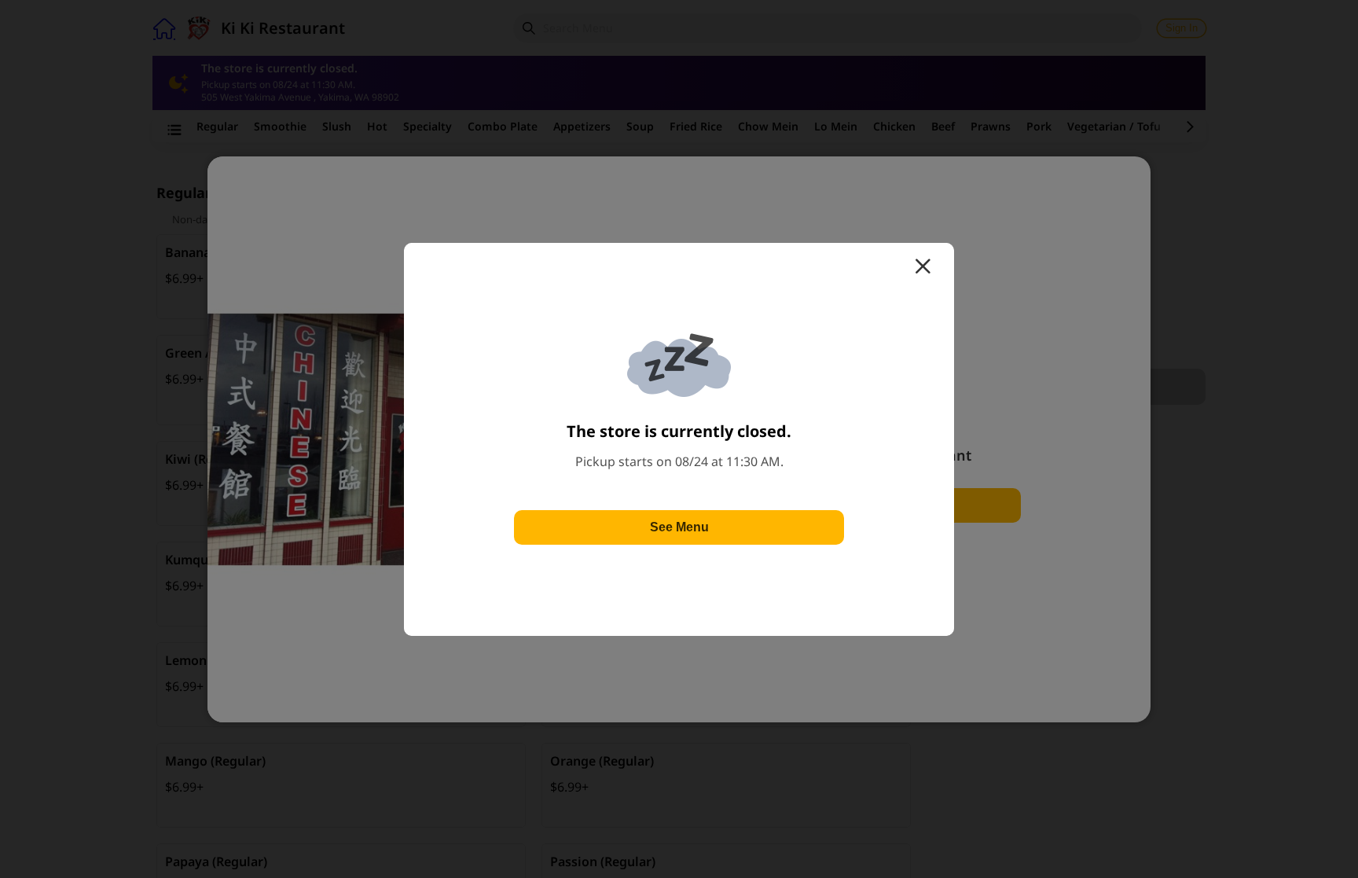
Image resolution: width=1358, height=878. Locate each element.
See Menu (679, 527)
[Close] (922, 266)
